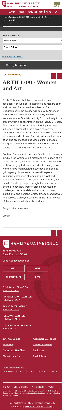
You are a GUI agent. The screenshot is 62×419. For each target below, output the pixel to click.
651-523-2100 (11, 309)
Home (6, 16)
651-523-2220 (11, 328)
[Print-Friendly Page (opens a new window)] (53, 76)
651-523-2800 (11, 290)
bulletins (18, 403)
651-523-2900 (12, 319)
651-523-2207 (12, 300)
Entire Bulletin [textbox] (10, 40)
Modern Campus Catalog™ (39, 406)
